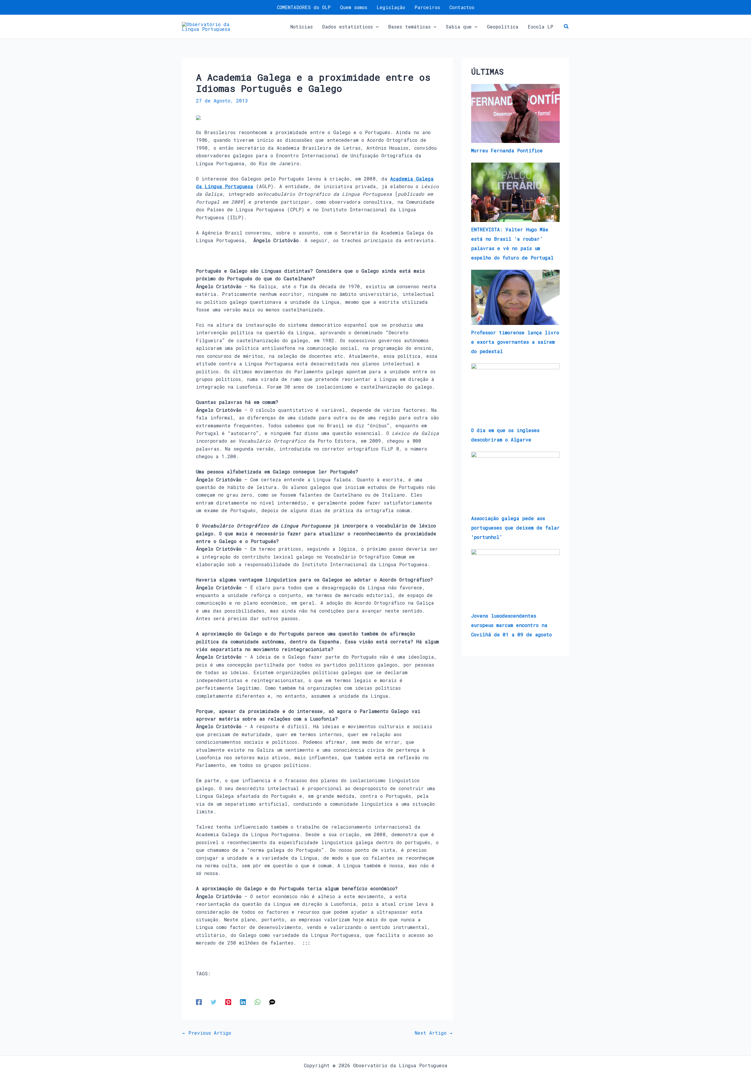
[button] (376, 26)
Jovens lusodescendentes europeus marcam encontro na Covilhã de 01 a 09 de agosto (511, 625)
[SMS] (272, 1001)
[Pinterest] (228, 1001)
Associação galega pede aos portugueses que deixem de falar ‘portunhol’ (515, 527)
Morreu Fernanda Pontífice (507, 150)
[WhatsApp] (258, 1001)
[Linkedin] (243, 1001)
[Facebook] (199, 1001)
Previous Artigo (206, 1033)
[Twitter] (213, 1001)
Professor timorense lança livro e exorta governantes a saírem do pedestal (515, 341)
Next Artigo (433, 1033)
